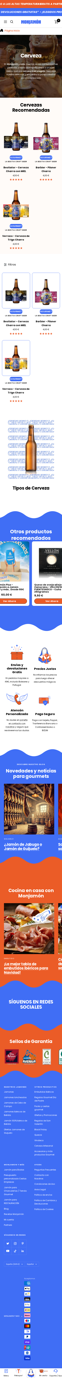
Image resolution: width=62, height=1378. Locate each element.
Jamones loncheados (15, 1097)
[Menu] (6, 1371)
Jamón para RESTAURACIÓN (11, 1201)
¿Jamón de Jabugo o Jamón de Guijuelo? (23, 846)
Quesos (38, 1134)
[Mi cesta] (43, 1371)
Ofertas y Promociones (45, 1115)
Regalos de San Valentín (42, 1122)
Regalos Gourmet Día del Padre (45, 1099)
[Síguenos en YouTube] (7, 1251)
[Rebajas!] (18, 1371)
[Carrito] (56, 21)
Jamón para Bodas (14, 1169)
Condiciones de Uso (44, 1184)
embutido (9, 958)
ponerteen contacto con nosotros (16, 723)
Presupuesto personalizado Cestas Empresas (15, 1178)
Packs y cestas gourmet (41, 1108)
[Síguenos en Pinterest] (22, 1243)
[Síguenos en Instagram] (15, 1243)
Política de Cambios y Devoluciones (45, 1202)
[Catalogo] (31, 1373)
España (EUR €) (13, 1264)
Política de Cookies (44, 1209)
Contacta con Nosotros (41, 1177)
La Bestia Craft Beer (16, 161)
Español (30, 1264)
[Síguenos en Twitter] (7, 1243)
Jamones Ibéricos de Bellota (14, 1113)
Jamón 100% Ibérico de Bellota (15, 1122)
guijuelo (9, 839)
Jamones (9, 1091)
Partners (8, 1225)
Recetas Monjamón (14, 1214)
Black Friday (40, 1129)
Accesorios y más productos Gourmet (44, 1153)
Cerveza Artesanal (43, 1145)
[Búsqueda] (11, 21)
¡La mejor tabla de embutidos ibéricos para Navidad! (26, 968)
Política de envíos (43, 1194)
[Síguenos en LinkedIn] (22, 1251)
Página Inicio (12, 30)
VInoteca (38, 1140)
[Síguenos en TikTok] (15, 1251)
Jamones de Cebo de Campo (15, 1104)
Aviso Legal (40, 1189)
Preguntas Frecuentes (45, 1169)
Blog (6, 1208)
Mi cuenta (9, 1219)
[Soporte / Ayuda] (55, 1371)
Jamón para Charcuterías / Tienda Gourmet (15, 1191)
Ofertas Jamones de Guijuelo (14, 1131)
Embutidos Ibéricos (44, 1091)
